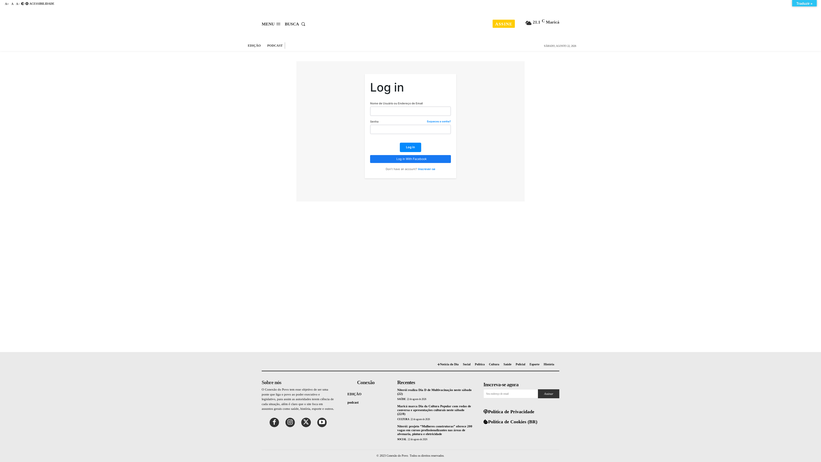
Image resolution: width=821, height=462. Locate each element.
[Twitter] (306, 422)
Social (402, 439)
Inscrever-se (426, 169)
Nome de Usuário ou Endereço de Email (396, 103)
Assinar (548, 393)
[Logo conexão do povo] (411, 21)
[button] (296, 24)
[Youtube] (322, 422)
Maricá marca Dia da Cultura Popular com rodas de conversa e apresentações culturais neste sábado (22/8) (434, 410)
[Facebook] (274, 422)
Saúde (401, 399)
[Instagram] (290, 422)
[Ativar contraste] (23, 3)
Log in (410, 147)
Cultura (403, 419)
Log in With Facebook (411, 159)
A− (18, 4)
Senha (410, 121)
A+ (7, 4)
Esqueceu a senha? (439, 121)
